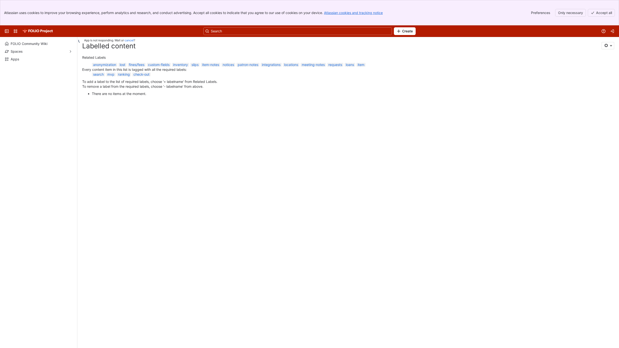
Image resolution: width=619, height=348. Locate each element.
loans (350, 65)
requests (335, 65)
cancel (129, 40)
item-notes (210, 65)
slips (195, 65)
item (361, 65)
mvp (110, 74)
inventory (180, 65)
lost (122, 65)
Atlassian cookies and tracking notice (353, 13)
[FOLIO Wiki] (37, 31)
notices (228, 65)
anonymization (104, 65)
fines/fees (136, 65)
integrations (271, 65)
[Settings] (608, 45)
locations (291, 65)
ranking (124, 74)
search (98, 74)
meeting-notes (313, 65)
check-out (141, 74)
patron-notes (248, 65)
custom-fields (158, 65)
